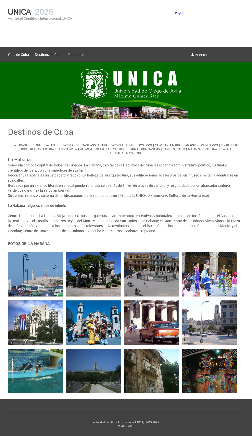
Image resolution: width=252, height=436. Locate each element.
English (179, 13)
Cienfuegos (209, 145)
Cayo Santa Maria (168, 145)
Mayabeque (134, 153)
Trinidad (27, 149)
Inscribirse (201, 54)
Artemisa (116, 153)
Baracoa (86, 149)
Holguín (37, 145)
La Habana (20, 145)
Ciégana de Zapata (218, 149)
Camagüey (190, 145)
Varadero (52, 145)
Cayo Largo (70, 145)
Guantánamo (150, 149)
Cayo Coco (144, 145)
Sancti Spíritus (174, 149)
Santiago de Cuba (94, 145)
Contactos (76, 54)
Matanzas (195, 149)
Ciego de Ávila (67, 149)
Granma (132, 149)
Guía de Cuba (18, 54)
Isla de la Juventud (109, 149)
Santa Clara (45, 149)
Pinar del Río (230, 145)
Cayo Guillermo (122, 145)
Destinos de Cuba (48, 54)
